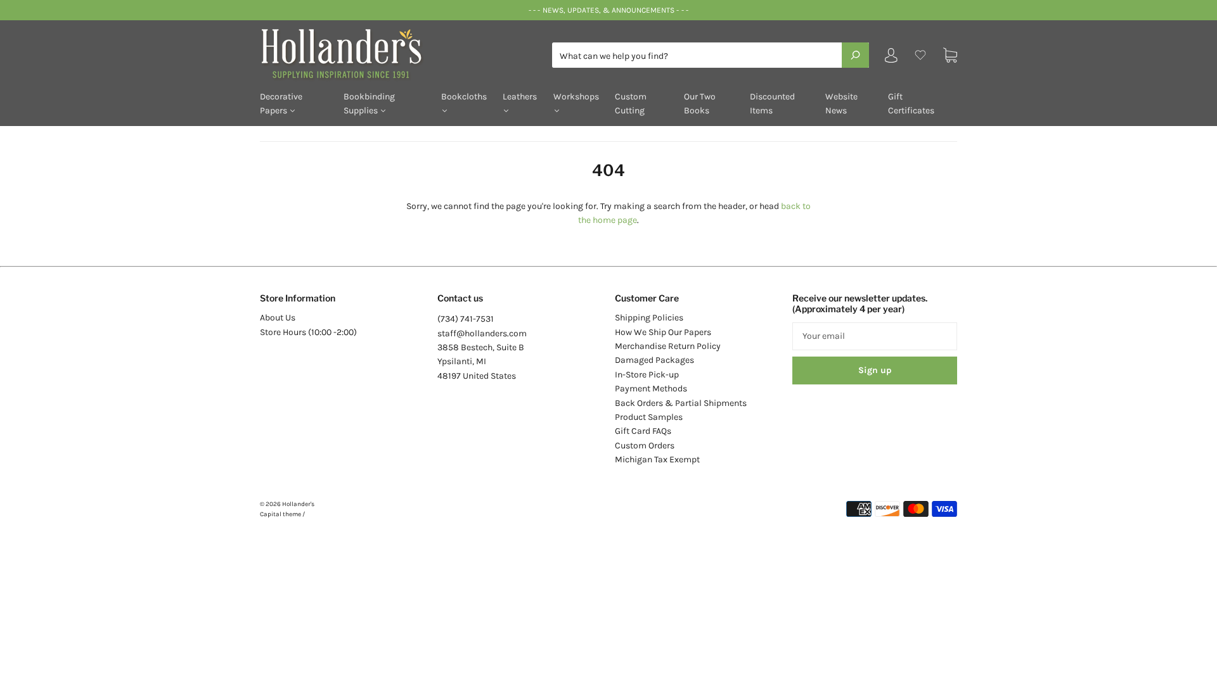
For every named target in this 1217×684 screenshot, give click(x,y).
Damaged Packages (654, 360)
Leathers (520, 96)
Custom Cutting (631, 103)
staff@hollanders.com (482, 333)
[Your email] (874, 336)
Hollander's (298, 504)
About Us (277, 317)
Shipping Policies (649, 317)
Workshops (576, 96)
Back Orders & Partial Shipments (681, 403)
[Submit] (855, 55)
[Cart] (950, 55)
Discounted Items (772, 103)
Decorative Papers (281, 103)
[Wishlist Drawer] (920, 55)
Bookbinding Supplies (369, 103)
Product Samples (649, 417)
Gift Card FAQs (643, 431)
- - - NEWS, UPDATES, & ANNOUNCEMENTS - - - (608, 10)
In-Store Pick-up (647, 374)
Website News (841, 103)
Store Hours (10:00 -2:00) (308, 332)
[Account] (891, 57)
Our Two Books (700, 103)
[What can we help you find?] (710, 56)
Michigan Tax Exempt (657, 459)
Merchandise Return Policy (668, 346)
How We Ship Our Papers (663, 332)
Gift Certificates (911, 103)
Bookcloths (464, 96)
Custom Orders (644, 445)
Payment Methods (651, 388)
